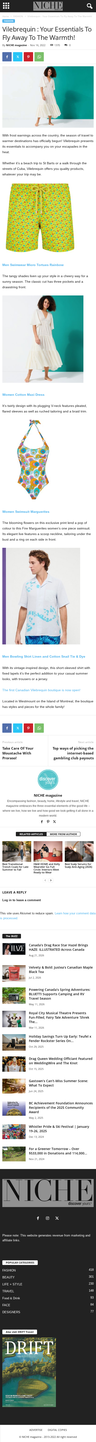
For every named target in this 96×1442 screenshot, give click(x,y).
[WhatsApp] (39, 56)
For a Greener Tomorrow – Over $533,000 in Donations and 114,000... (58, 1151)
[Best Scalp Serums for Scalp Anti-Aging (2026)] (79, 851)
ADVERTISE (35, 1430)
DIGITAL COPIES (57, 1430)
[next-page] (50, 880)
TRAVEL (8, 1291)
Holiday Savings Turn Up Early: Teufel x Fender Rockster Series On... (60, 1038)
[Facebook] (7, 56)
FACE (6, 1305)
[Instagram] (48, 1218)
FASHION (18, 16)
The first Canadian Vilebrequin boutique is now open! (41, 690)
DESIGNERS (11, 1312)
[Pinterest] (28, 56)
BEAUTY (8, 1277)
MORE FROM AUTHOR (63, 834)
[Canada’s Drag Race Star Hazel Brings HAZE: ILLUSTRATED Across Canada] (14, 949)
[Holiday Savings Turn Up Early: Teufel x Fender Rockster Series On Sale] (14, 1042)
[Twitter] (17, 56)
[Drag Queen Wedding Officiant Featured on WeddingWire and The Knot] (14, 1064)
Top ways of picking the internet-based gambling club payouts (73, 753)
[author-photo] (48, 780)
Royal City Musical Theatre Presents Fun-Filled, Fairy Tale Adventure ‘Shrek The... (59, 1017)
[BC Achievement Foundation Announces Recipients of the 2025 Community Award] (14, 1108)
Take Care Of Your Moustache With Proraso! (18, 753)
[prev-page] (45, 880)
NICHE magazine (16, 45)
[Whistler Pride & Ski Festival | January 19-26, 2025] (14, 1131)
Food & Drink (11, 1298)
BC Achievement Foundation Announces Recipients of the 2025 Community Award (61, 1107)
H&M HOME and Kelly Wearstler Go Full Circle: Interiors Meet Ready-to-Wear (47, 868)
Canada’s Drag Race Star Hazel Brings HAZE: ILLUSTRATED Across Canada (58, 947)
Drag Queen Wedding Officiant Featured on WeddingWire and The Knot (61, 1060)
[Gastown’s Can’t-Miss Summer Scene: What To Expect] (14, 1086)
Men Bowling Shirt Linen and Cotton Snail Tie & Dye (43, 656)
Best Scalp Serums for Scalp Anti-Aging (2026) (78, 865)
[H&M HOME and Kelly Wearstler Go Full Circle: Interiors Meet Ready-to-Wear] (48, 851)
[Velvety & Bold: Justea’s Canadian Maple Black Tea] (14, 973)
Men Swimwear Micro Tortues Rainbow (33, 265)
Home (5, 16)
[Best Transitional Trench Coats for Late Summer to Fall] (16, 851)
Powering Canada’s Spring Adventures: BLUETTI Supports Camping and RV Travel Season (59, 994)
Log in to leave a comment (21, 900)
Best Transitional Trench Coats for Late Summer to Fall (15, 866)
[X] (54, 822)
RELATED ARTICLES (31, 834)
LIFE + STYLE (12, 1284)
